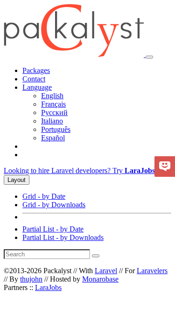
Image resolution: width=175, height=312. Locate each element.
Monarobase (100, 279)
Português (55, 129)
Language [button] (37, 87)
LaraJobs (48, 287)
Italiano (52, 121)
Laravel (106, 271)
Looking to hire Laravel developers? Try (79, 170)
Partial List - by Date (53, 229)
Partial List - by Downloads (63, 237)
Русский (54, 112)
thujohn (31, 279)
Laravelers (152, 271)
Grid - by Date (43, 196)
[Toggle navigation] (149, 57)
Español (53, 138)
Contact (33, 79)
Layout (16, 179)
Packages (36, 70)
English (52, 96)
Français (53, 104)
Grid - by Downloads (53, 205)
